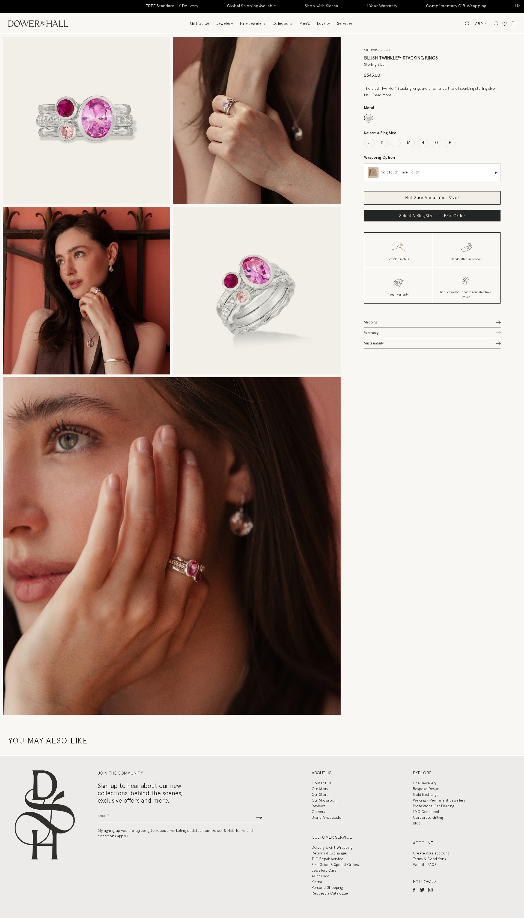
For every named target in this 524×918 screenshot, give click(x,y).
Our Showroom (324, 800)
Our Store (320, 794)
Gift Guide (199, 23)
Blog (416, 823)
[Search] (466, 23)
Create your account (431, 853)
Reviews (318, 806)
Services (345, 23)
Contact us (321, 783)
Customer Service (332, 837)
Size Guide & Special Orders (335, 864)
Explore (422, 772)
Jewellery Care (324, 870)
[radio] (368, 118)
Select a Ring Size (380, 133)
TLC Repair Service (327, 859)
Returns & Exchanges (330, 853)
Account (423, 842)
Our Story (320, 789)
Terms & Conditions (429, 859)
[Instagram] (430, 890)
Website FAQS (424, 864)
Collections (282, 23)
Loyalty (323, 23)
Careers (318, 811)
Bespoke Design (426, 789)
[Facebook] (414, 890)
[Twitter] (422, 890)
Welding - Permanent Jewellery (439, 800)
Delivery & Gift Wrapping (332, 847)
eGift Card (320, 876)
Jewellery (224, 23)
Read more (382, 94)
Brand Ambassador (327, 817)
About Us (321, 772)
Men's (304, 23)
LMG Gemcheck (426, 811)
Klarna (317, 882)
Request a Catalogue (330, 893)
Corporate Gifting (428, 817)
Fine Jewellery (252, 23)
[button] (432, 322)
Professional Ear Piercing (433, 806)
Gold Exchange (426, 794)
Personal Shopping (327, 887)
